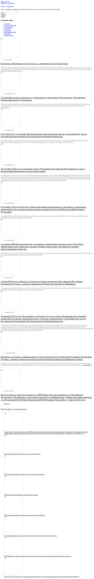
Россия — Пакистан (7, 6)
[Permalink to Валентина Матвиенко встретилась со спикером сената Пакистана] (10, 56)
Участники (7, 30)
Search (3, 14)
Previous (6, 404)
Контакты (7, 34)
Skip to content (5, 1)
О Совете (7, 24)
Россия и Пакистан (10, 25)
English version (8, 35)
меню (2, 16)
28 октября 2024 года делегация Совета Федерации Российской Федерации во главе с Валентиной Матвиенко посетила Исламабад (43, 170)
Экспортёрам (8, 27)
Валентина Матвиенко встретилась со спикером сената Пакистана (34, 63)
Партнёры (7, 29)
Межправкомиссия (10, 32)
